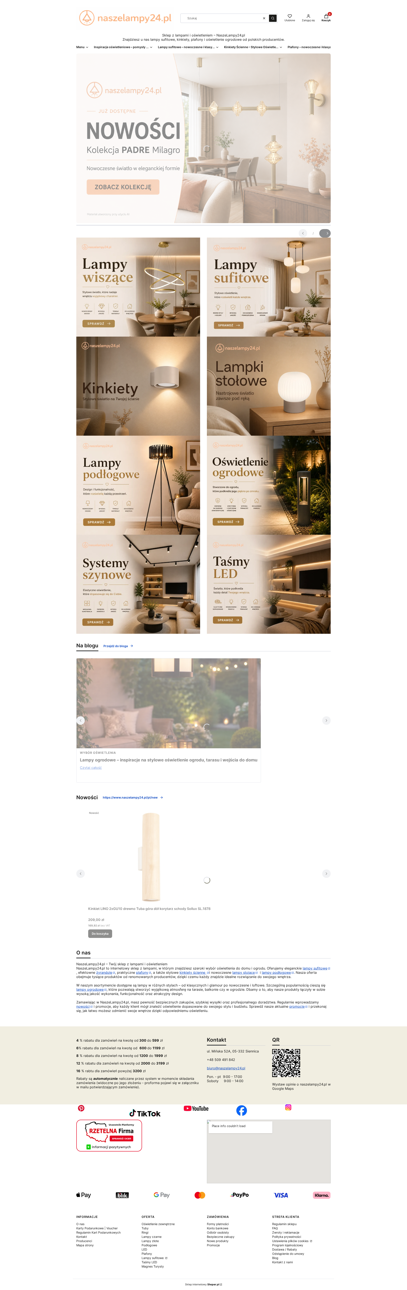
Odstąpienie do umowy (288, 1253)
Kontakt (81, 1236)
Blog (275, 1258)
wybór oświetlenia (98, 752)
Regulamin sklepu (284, 1224)
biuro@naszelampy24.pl (226, 1068)
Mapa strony (85, 1245)
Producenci (84, 1241)
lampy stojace (243, 972)
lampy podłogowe (276, 972)
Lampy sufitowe (153, 1258)
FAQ (275, 1228)
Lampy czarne (152, 1236)
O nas (80, 1224)
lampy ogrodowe (90, 989)
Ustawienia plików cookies (290, 1241)
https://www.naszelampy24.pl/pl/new (130, 797)
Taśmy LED (149, 1262)
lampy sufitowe (315, 968)
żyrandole (104, 972)
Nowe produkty (218, 1241)
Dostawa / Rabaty (284, 1249)
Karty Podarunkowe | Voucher (97, 1228)
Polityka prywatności (286, 1236)
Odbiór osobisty (218, 1232)
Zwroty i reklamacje (285, 1232)
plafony (142, 972)
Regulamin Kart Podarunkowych (98, 1232)
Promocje (213, 1245)
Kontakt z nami (282, 1262)
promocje (297, 1006)
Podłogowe (149, 1245)
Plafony (147, 1253)
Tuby (145, 1228)
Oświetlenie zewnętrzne (158, 1224)
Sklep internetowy (202, 1284)
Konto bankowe (217, 1228)
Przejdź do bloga (115, 646)
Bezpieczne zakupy (220, 1236)
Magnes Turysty (153, 1266)
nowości (83, 1006)
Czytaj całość (91, 767)
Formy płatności (218, 1224)
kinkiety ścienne (193, 972)
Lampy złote (150, 1241)
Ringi (145, 1232)
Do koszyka (100, 933)
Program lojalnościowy (287, 1245)
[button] (273, 18)
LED (144, 1249)
